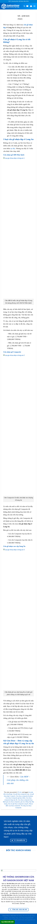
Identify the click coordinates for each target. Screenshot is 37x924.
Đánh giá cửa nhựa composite (11, 802)
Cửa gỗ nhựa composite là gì (21, 794)
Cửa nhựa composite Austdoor (24, 796)
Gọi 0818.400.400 (7, 922)
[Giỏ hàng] (31, 6)
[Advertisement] (18, 905)
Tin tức (20, 792)
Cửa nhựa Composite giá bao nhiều (15, 798)
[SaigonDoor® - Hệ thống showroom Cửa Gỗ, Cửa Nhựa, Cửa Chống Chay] (11, 6)
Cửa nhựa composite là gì (25, 800)
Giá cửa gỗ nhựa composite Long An (18, 804)
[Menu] (34, 6)
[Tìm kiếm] (24, 6)
